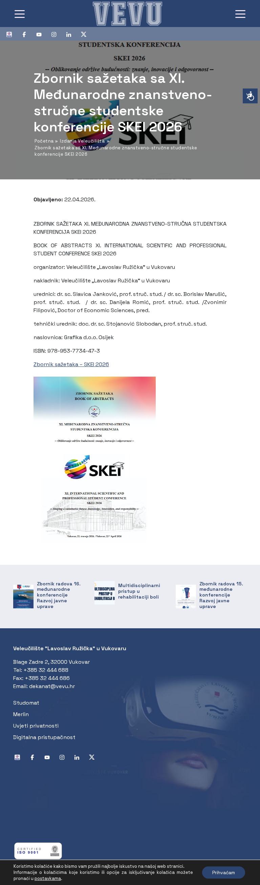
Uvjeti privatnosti (36, 725)
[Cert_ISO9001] (38, 850)
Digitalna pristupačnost (44, 737)
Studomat (26, 702)
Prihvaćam (223, 872)
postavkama (48, 878)
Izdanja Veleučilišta (82, 141)
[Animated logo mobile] (127, 13)
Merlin (21, 714)
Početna (44, 141)
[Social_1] (12, 34)
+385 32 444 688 (45, 670)
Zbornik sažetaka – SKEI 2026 (71, 364)
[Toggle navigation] (19, 13)
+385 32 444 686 (47, 678)
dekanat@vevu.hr (52, 686)
